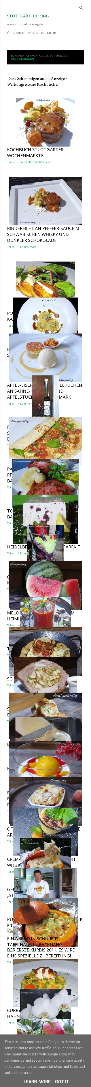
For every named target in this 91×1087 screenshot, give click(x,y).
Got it (62, 1081)
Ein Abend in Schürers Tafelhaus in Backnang (35, 942)
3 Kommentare (27, 247)
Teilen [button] (11, 162)
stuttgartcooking (28, 16)
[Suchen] (81, 7)
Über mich (15, 33)
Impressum (36, 33)
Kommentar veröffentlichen (35, 162)
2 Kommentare (27, 951)
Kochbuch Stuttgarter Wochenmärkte (35, 152)
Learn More (37, 1081)
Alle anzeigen (22, 58)
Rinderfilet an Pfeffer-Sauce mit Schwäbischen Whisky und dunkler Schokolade (45, 234)
